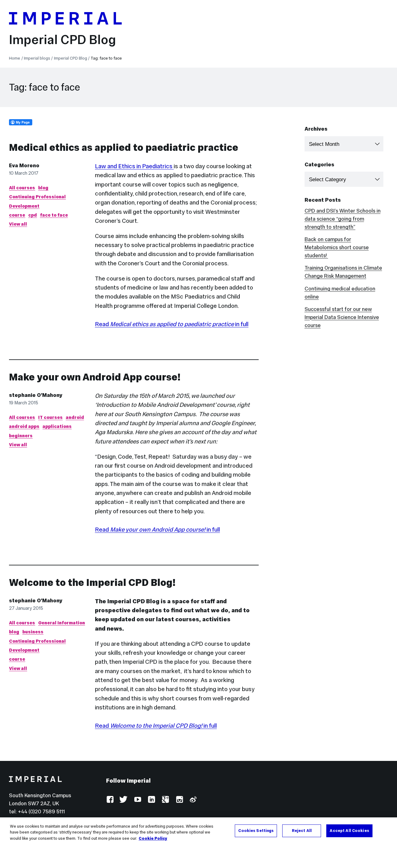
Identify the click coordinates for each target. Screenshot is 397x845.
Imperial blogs (37, 58)
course (17, 215)
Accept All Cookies (349, 830)
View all (18, 224)
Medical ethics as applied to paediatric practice (123, 147)
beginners (21, 435)
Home (14, 58)
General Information (61, 623)
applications (57, 426)
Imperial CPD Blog (62, 39)
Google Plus (165, 800)
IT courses (50, 417)
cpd (32, 215)
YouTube (137, 800)
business (32, 632)
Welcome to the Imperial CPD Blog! (92, 582)
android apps (24, 426)
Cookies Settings (256, 830)
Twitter (123, 800)
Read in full (171, 324)
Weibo (193, 800)
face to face (54, 215)
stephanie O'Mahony (35, 395)
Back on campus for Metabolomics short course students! (337, 247)
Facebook (110, 800)
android (75, 417)
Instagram (179, 800)
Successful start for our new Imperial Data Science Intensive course (342, 317)
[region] (198, 831)
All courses (22, 188)
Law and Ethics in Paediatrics (134, 166)
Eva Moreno (24, 165)
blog (43, 188)
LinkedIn (151, 800)
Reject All (302, 830)
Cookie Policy (153, 838)
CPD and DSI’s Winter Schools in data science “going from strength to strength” (343, 219)
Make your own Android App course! (95, 377)
